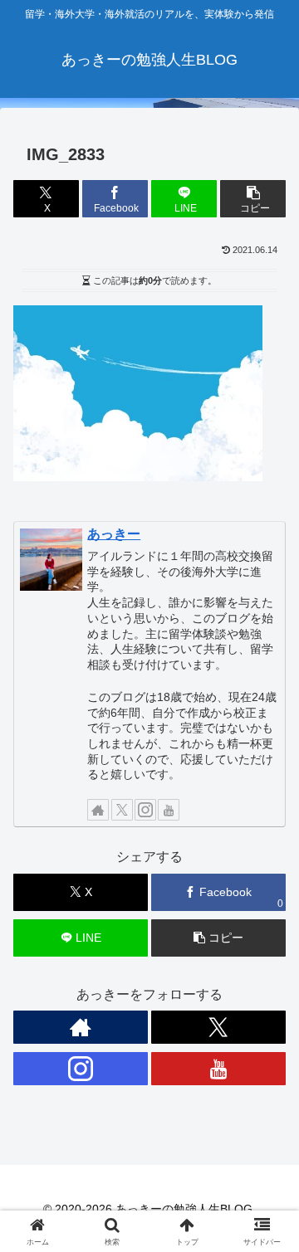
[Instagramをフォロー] (145, 810)
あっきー (113, 534)
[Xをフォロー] (122, 810)
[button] (253, 198)
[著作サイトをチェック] (98, 810)
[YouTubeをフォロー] (168, 810)
